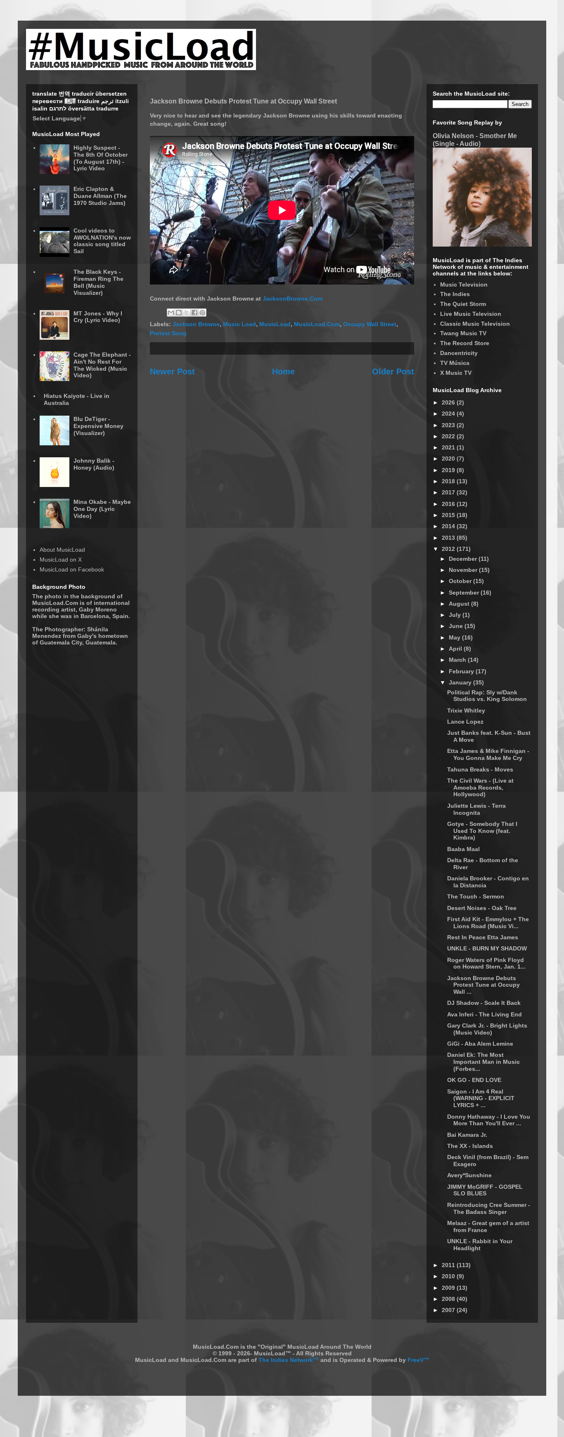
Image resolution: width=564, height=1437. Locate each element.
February (462, 671)
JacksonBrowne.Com (292, 298)
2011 (449, 1265)
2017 (449, 492)
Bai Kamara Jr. (467, 1134)
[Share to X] (186, 312)
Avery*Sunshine (469, 1175)
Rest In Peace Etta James (482, 937)
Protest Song (168, 333)
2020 (449, 458)
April (456, 648)
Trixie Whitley (466, 710)
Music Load (239, 324)
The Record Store (464, 343)
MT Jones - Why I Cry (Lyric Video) (97, 317)
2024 (449, 413)
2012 (449, 549)
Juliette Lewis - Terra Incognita (476, 809)
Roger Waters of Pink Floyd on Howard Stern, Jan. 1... (486, 963)
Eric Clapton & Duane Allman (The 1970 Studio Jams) (100, 196)
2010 (449, 1276)
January (461, 682)
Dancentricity (459, 353)
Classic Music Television (475, 323)
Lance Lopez (465, 721)
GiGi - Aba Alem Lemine (480, 1043)
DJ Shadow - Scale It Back (484, 1003)
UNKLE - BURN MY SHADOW (487, 948)
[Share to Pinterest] (202, 312)
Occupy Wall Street (369, 324)
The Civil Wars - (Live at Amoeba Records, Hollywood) (480, 787)
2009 (449, 1287)
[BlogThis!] (179, 312)
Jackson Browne (196, 324)
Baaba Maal (463, 849)
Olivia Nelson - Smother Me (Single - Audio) (475, 139)
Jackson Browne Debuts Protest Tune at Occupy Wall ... (483, 985)
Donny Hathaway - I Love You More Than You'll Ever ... (488, 1120)
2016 (449, 504)
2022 (449, 436)
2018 (449, 481)
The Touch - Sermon (475, 896)
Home (283, 371)
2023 (449, 425)
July (455, 614)
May (455, 637)
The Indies (455, 294)
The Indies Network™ (288, 1360)
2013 (449, 537)
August (460, 603)
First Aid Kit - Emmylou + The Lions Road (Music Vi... (488, 922)
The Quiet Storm (463, 304)
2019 (449, 470)
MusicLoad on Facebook (72, 569)
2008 (449, 1299)
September (465, 592)
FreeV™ (418, 1360)
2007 (449, 1310)
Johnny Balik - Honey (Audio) (93, 464)
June (456, 626)
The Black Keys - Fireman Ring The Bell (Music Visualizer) (98, 282)
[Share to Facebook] (194, 312)
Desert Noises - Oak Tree (482, 908)
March (458, 659)
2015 (449, 515)
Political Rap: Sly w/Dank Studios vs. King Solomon (487, 696)
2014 (449, 526)
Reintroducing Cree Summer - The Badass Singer (488, 1208)
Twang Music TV (463, 333)
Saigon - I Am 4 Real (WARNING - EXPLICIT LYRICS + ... (480, 1098)
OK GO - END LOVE (474, 1080)
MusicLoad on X (61, 559)
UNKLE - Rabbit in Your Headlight (479, 1244)
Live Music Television (470, 313)
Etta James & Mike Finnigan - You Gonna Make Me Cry (488, 754)
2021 (449, 447)
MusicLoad (275, 324)
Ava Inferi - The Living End (484, 1014)
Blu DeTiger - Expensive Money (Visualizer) (98, 426)
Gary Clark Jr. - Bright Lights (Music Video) (487, 1029)
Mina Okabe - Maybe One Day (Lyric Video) (102, 509)
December (464, 558)
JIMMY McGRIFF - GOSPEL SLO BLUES (485, 1190)
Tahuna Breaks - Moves (480, 769)
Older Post (393, 371)
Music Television (464, 284)
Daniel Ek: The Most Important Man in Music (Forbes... (483, 1061)
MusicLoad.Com (317, 324)
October (461, 581)
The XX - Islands (470, 1146)
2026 (449, 402)
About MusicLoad (62, 549)
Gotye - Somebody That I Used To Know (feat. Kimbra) (482, 831)
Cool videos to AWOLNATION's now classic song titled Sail (102, 240)
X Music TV (456, 372)
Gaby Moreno (98, 609)
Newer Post (172, 371)
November (464, 570)
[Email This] (171, 312)
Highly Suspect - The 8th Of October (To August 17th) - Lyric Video (100, 158)
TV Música (454, 363)
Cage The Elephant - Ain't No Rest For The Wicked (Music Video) (102, 365)
